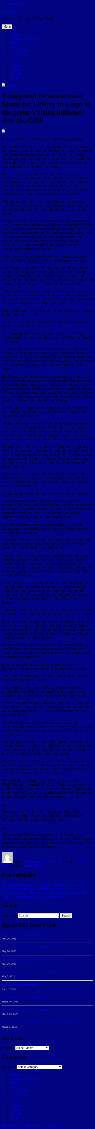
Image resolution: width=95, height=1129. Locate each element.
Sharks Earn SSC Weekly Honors (19, 984)
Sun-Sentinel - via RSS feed (43, 862)
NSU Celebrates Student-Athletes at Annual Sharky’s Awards (34, 972)
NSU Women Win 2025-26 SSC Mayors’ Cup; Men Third (32, 959)
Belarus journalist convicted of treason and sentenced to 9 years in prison (40, 1022)
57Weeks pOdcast (23, 38)
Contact (16, 46)
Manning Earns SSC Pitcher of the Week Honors (27, 1010)
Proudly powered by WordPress (43, 1125)
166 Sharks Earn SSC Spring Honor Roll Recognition (30, 934)
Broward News (35, 866)
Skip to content (12, 4)
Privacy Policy (21, 50)
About (15, 42)
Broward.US (11, 11)
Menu (7, 26)
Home (15, 34)
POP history (19, 54)
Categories (9, 1066)
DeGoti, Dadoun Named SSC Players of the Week (28, 997)
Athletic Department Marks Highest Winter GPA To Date (31, 947)
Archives (8, 1047)
